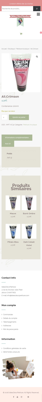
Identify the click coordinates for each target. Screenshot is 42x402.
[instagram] (21, 397)
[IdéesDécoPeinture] (20, 27)
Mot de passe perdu (10, 329)
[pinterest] (28, 397)
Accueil (4, 49)
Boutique (11, 49)
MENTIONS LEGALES (11, 352)
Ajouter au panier (18, 117)
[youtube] (17, 397)
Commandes (8, 315)
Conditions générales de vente (14, 348)
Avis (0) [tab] (8, 144)
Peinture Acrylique (22, 49)
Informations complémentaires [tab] (17, 138)
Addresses (7, 326)
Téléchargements (9, 322)
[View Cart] (21, 34)
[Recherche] (36, 8)
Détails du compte (10, 318)
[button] (37, 56)
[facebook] (13, 397)
